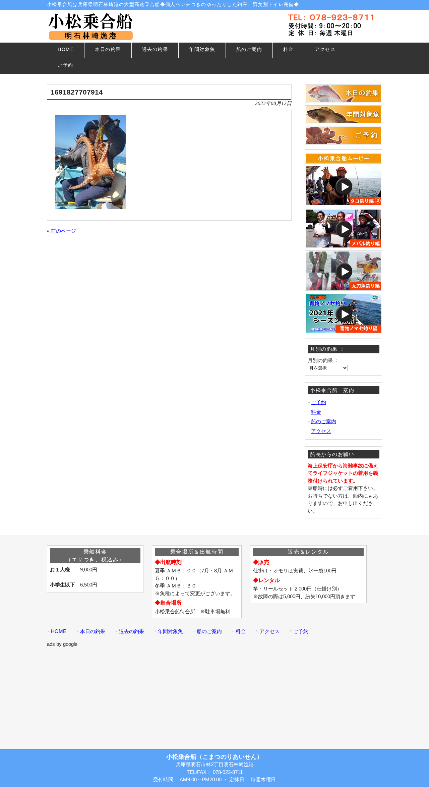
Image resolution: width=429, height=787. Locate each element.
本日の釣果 (92, 631)
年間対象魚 (170, 631)
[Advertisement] (214, 695)
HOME (58, 631)
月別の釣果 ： (323, 360)
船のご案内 (323, 421)
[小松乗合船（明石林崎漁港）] (90, 37)
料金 (316, 412)
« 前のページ (61, 231)
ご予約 (318, 402)
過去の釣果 (131, 631)
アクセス (321, 431)
